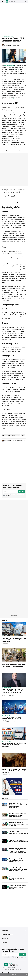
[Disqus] (14, 462)
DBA (3, 435)
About (3, 969)
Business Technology (6, 36)
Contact (19, 969)
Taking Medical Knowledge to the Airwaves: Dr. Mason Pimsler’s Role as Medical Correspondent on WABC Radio (18, 850)
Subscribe (21, 491)
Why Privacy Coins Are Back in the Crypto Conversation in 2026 (18, 832)
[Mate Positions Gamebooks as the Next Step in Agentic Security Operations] (14, 655)
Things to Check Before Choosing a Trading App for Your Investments (18, 824)
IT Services (4, 942)
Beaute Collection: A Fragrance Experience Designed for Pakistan (18, 887)
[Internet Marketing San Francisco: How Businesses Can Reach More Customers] (14, 733)
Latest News (5, 938)
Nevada (13, 435)
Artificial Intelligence (7, 934)
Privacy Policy (21, 494)
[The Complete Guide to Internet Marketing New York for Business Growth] (14, 707)
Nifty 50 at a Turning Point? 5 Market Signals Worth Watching (18, 841)
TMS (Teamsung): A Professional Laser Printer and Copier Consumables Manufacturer (18, 805)
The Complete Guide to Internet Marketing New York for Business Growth (18, 860)
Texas (23, 435)
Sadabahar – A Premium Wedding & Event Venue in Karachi (16, 878)
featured (8, 435)
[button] (2, 1)
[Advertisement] (14, 18)
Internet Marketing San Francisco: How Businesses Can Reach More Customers (18, 869)
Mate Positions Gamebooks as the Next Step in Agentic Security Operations (18, 815)
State (18, 435)
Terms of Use (7, 495)
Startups (13, 36)
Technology (5, 930)
